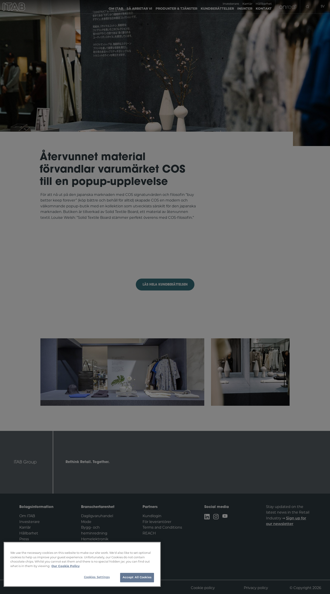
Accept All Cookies (137, 577)
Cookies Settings (97, 577)
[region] (82, 564)
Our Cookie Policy (65, 566)
